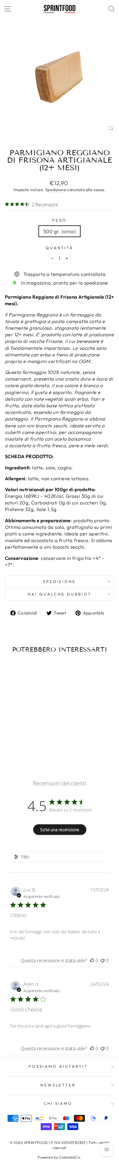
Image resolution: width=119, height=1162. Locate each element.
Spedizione (55, 189)
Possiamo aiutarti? (58, 1066)
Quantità (60, 247)
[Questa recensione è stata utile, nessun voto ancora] (92, 960)
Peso (59, 220)
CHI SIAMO (58, 1103)
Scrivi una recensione (59, 829)
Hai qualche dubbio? (59, 594)
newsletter (58, 1085)
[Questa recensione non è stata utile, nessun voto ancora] (103, 960)
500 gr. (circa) (59, 231)
